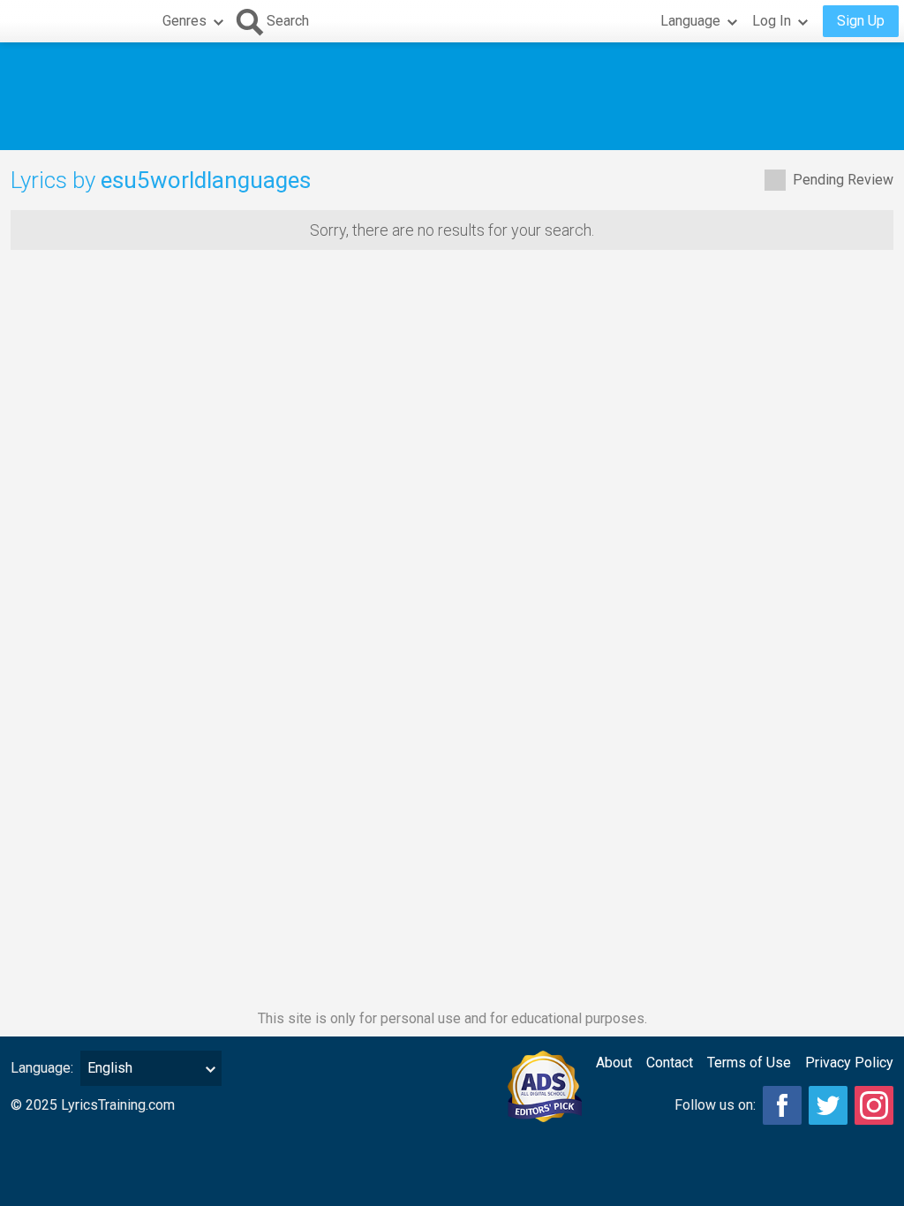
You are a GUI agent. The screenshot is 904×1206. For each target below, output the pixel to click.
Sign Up (861, 20)
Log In (771, 20)
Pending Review (843, 179)
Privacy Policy (849, 1062)
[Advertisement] (452, 96)
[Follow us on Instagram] (874, 1105)
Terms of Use (749, 1062)
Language (690, 20)
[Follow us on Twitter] (828, 1105)
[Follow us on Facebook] (782, 1105)
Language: (42, 1067)
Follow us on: (715, 1105)
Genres (184, 20)
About (614, 1062)
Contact (669, 1062)
